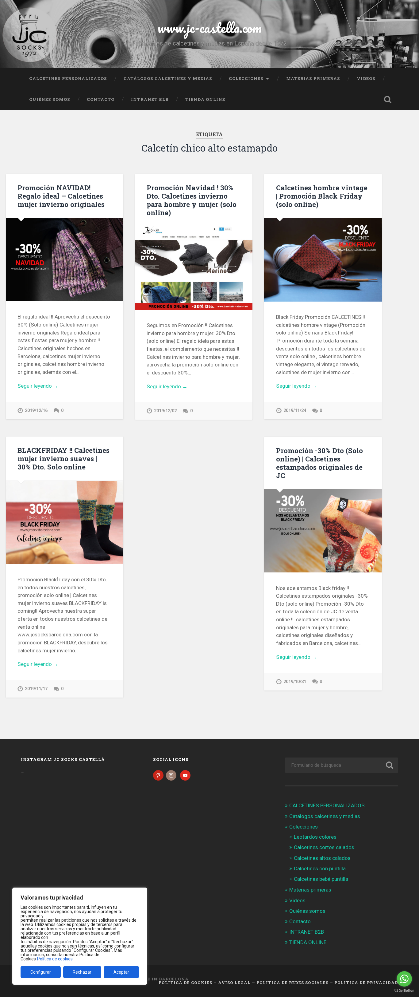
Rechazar (82, 972)
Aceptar (121, 972)
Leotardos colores (315, 837)
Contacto (100, 99)
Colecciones (246, 78)
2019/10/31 (294, 681)
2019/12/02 (165, 410)
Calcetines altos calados (322, 858)
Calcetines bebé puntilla (321, 879)
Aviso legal (234, 982)
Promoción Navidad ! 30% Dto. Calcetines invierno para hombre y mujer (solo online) (191, 200)
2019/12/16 (36, 410)
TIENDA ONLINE (205, 99)
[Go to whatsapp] (404, 979)
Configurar (40, 972)
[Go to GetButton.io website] (404, 991)
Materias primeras (313, 78)
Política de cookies (55, 958)
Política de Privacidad (366, 982)
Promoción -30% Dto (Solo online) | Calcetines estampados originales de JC (319, 463)
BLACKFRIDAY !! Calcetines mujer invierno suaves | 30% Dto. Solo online (63, 458)
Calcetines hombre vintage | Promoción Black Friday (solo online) (321, 196)
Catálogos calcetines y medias (168, 78)
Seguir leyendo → (37, 386)
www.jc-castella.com (209, 27)
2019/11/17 (36, 688)
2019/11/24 (294, 410)
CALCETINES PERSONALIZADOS (68, 78)
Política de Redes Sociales (292, 982)
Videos (366, 78)
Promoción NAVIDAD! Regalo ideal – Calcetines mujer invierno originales (61, 196)
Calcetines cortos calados (324, 847)
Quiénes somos (49, 99)
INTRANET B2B (150, 99)
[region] (79, 936)
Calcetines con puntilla (320, 868)
